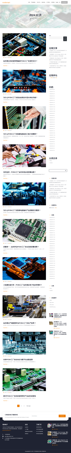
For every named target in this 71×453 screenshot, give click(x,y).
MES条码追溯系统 (39, 433)
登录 (51, 300)
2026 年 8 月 (52, 89)
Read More (5, 65)
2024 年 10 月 (52, 137)
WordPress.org (52, 306)
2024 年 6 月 (52, 146)
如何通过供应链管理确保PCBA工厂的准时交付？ (20, 61)
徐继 (10, 57)
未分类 (51, 162)
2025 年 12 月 (52, 106)
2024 (36, 18)
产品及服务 (33, 2)
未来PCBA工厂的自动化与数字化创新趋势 (18, 359)
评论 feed (52, 304)
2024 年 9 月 (52, 139)
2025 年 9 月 (52, 113)
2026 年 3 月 (52, 100)
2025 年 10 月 (52, 111)
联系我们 (53, 2)
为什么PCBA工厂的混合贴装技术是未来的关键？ (20, 97)
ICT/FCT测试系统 (39, 431)
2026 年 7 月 (52, 91)
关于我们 (48, 2)
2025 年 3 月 (52, 126)
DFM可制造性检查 (39, 429)
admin (51, 77)
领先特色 (43, 2)
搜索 (50, 35)
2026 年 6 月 (52, 93)
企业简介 (26, 427)
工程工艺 (38, 2)
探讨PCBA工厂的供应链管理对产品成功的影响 (19, 396)
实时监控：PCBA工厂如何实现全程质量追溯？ (19, 172)
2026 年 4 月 (52, 98)
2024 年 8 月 (52, 141)
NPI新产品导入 (39, 427)
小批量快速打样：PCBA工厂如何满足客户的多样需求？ (22, 285)
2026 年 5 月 (52, 224)
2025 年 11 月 (52, 109)
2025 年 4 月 (52, 124)
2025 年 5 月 (52, 122)
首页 (29, 2)
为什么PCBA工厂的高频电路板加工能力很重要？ (20, 134)
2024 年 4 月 (52, 150)
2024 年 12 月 (52, 261)
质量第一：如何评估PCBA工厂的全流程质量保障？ (21, 247)
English (57, 2)
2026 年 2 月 (52, 102)
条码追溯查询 (64, 2)
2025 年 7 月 (52, 117)
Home (33, 18)
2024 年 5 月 (52, 148)
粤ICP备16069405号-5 (6, 430)
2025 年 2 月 (52, 128)
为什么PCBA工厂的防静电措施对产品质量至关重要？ (22, 210)
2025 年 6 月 (52, 119)
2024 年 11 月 (52, 135)
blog (51, 160)
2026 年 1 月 (52, 104)
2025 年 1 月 (52, 130)
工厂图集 (26, 429)
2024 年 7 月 (52, 143)
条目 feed (52, 302)
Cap (56, 77)
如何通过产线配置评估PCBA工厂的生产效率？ (19, 323)
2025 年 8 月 (52, 115)
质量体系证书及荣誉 (28, 431)
